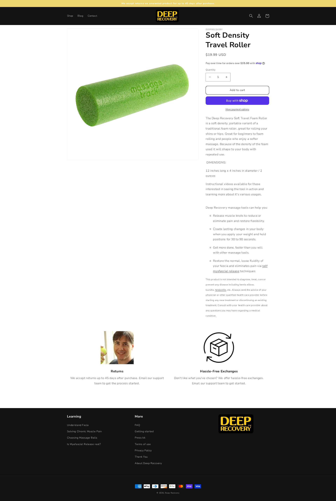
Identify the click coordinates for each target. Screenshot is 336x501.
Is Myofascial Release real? (84, 444)
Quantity (210, 69)
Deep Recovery (172, 493)
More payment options (237, 109)
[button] (251, 16)
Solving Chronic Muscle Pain (84, 431)
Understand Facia (78, 425)
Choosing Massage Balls (82, 437)
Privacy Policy (143, 450)
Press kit (140, 437)
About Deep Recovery (148, 463)
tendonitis (220, 289)
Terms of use (143, 444)
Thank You (141, 456)
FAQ (137, 425)
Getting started (144, 431)
